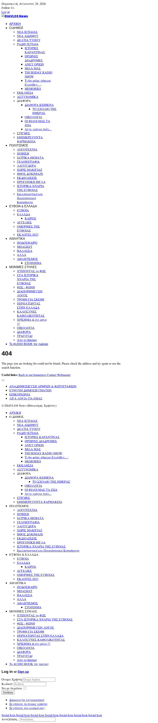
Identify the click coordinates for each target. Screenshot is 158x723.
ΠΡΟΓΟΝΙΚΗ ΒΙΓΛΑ (31, 182)
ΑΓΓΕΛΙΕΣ (24, 222)
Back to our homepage (32, 375)
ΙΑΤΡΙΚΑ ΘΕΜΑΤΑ (30, 157)
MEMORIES (33, 88)
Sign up (23, 671)
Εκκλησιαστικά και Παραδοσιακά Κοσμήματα (30, 198)
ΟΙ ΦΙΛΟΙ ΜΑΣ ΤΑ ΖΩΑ (41, 490)
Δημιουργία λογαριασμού (26, 700)
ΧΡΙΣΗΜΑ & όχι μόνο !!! (33, 644)
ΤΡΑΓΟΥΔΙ (24, 336)
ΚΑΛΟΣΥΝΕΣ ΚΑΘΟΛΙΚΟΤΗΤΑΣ (31, 313)
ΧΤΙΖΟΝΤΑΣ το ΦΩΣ (31, 271)
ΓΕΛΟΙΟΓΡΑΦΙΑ (28, 161)
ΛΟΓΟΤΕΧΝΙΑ (27, 149)
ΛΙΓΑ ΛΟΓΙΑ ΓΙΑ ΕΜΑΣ (25, 398)
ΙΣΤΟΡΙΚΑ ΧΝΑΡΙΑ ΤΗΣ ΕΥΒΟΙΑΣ (30, 188)
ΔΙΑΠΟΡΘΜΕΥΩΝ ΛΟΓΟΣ (35, 627)
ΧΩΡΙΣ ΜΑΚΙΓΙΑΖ (29, 170)
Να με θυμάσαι (12, 688)
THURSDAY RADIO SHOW (43, 453)
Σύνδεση (8, 692)
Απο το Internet (27, 340)
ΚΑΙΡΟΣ (30, 218)
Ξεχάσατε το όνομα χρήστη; (28, 704)
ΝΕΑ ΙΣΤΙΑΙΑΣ (27, 32)
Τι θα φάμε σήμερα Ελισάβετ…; (38, 82)
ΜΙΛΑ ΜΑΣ (33, 68)
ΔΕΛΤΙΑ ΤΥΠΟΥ (28, 40)
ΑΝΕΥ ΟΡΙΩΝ (34, 64)
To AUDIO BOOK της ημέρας (28, 344)
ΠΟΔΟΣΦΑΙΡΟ (27, 242)
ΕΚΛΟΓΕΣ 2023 (27, 234)
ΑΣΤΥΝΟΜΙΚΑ (27, 97)
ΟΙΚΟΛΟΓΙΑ (33, 117)
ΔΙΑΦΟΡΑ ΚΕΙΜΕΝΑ (39, 105)
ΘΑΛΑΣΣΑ (24, 251)
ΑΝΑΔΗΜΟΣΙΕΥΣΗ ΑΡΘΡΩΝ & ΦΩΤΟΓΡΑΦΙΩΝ (42, 386)
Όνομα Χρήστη (12, 679)
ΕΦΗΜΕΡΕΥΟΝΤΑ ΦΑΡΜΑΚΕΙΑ (30, 139)
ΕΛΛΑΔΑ (23, 214)
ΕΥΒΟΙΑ (23, 210)
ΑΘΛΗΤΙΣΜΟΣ (27, 259)
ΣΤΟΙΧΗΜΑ (33, 263)
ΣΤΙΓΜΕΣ (23, 133)
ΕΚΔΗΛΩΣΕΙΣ (27, 178)
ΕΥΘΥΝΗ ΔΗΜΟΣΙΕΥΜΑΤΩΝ (30, 390)
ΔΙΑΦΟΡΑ (24, 332)
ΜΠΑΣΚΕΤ (24, 247)
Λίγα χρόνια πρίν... (38, 129)
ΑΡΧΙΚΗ (15, 23)
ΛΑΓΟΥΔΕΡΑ (26, 165)
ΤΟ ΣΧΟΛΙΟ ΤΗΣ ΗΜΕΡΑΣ (44, 111)
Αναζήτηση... (10, 719)
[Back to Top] (3, 380)
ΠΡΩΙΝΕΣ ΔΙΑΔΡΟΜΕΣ (34, 58)
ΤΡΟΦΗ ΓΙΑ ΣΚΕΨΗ (30, 299)
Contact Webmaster (59, 375)
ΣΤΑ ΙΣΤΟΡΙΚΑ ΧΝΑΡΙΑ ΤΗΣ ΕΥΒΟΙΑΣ (27, 279)
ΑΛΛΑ (21, 255)
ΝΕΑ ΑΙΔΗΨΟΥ (28, 36)
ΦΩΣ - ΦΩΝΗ (26, 287)
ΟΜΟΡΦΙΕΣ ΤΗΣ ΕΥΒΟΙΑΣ (28, 228)
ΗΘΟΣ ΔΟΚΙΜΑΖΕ (30, 174)
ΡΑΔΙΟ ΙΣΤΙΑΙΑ (28, 44)
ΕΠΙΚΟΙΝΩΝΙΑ (19, 394)
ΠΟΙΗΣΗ (23, 153)
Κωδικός (8, 684)
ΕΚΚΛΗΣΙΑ (25, 93)
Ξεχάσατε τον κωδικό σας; (27, 708)
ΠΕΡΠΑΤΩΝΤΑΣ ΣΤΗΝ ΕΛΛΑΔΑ (28, 305)
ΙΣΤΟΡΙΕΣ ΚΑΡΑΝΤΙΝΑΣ (35, 50)
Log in (6, 12)
